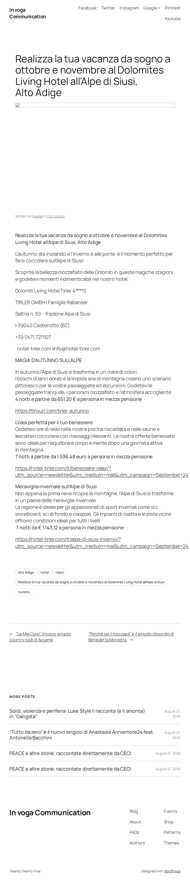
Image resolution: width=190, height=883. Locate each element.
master (37, 216)
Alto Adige (26, 572)
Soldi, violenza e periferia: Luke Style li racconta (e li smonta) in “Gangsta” (77, 713)
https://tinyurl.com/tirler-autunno (52, 410)
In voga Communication (27, 13)
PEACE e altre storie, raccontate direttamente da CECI (70, 753)
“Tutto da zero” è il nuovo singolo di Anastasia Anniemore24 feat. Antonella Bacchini (81, 734)
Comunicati (56, 216)
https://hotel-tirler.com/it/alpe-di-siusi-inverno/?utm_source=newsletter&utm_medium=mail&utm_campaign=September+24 (102, 542)
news (60, 572)
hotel (45, 572)
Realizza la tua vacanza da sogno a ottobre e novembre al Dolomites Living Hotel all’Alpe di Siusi (91, 582)
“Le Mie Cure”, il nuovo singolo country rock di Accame (40, 636)
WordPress (172, 871)
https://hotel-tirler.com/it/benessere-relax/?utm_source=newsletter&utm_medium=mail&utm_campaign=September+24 (102, 471)
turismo (24, 591)
